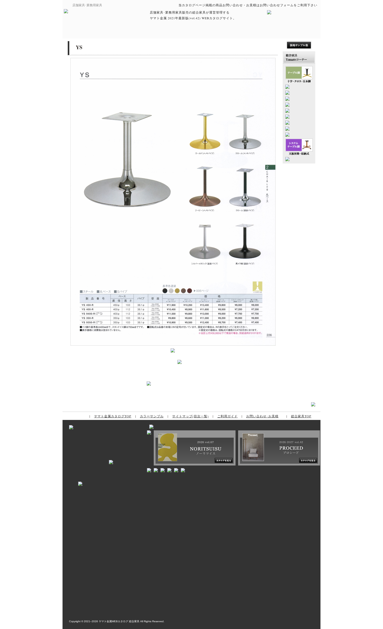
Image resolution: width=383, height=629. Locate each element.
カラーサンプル (152, 416)
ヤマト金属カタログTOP (112, 416)
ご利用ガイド (227, 416)
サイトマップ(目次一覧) (190, 416)
